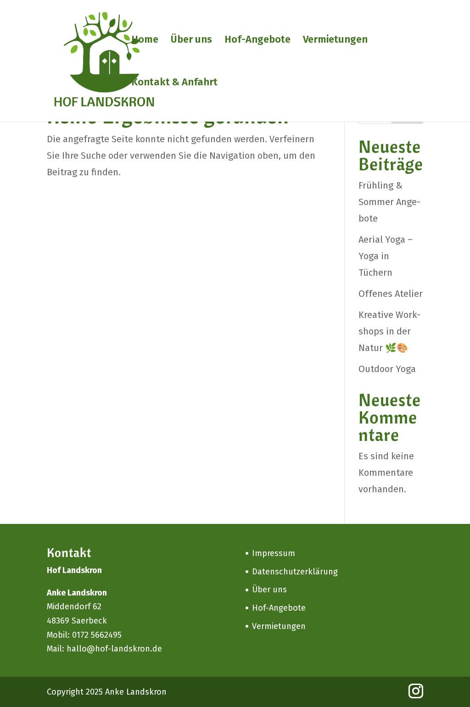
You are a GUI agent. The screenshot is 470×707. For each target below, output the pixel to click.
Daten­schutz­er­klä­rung (295, 572)
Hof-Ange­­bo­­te (257, 40)
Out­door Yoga (387, 368)
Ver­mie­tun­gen (335, 40)
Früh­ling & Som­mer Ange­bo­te (389, 202)
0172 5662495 (97, 635)
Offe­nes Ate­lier (390, 293)
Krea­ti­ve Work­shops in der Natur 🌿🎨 (389, 331)
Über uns (191, 40)
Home (144, 40)
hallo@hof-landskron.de (114, 649)
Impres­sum (273, 553)
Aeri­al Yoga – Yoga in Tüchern (385, 256)
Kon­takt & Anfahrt (174, 83)
